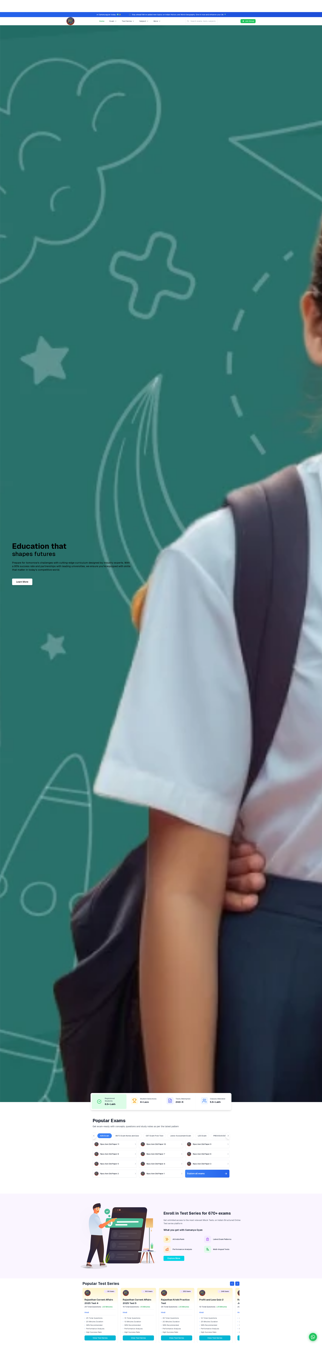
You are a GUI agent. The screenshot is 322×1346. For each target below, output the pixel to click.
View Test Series (100, 1338)
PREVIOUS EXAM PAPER (223, 1136)
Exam (111, 21)
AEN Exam (104, 1136)
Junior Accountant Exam (180, 1136)
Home (101, 21)
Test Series (127, 21)
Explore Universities (26, 581)
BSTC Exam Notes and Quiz (127, 1136)
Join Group (249, 21)
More (156, 21)
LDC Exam (202, 1136)
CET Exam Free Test (154, 1136)
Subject (142, 21)
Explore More (174, 1258)
